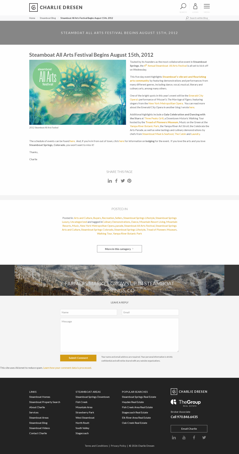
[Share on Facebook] (116, 181)
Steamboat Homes (39, 396)
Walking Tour (104, 233)
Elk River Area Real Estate (136, 417)
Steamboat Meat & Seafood (157, 133)
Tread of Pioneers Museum (162, 122)
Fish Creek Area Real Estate (137, 407)
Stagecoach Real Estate (135, 412)
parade (119, 225)
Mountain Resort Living (152, 221)
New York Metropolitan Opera (165, 103)
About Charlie (37, 407)
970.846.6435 (187, 417)
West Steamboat (85, 417)
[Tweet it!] (123, 181)
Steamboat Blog (48, 18)
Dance (134, 221)
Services (34, 412)
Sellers (118, 217)
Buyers (97, 217)
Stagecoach (82, 433)
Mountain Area (84, 407)
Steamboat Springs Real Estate (139, 396)
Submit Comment (78, 358)
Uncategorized (78, 221)
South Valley (82, 427)
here (191, 107)
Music (75, 225)
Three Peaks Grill (154, 118)
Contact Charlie (38, 433)
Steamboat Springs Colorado (97, 229)
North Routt (82, 422)
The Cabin (180, 133)
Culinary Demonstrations (116, 221)
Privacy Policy (118, 445)
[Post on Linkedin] (110, 181)
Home (32, 18)
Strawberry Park (85, 412)
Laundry (195, 133)
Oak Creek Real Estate (134, 422)
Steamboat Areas (39, 417)
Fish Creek (81, 401)
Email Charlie (189, 428)
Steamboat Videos (39, 427)
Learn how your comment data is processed (67, 367)
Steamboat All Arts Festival (139, 225)
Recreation (108, 217)
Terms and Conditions (96, 445)
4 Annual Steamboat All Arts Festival (165, 65)
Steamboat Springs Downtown (93, 396)
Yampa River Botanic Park (144, 126)
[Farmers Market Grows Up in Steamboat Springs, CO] (119, 280)
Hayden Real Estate (133, 401)
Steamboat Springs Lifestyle (139, 217)
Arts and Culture (83, 217)
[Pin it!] (129, 181)
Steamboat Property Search (44, 401)
